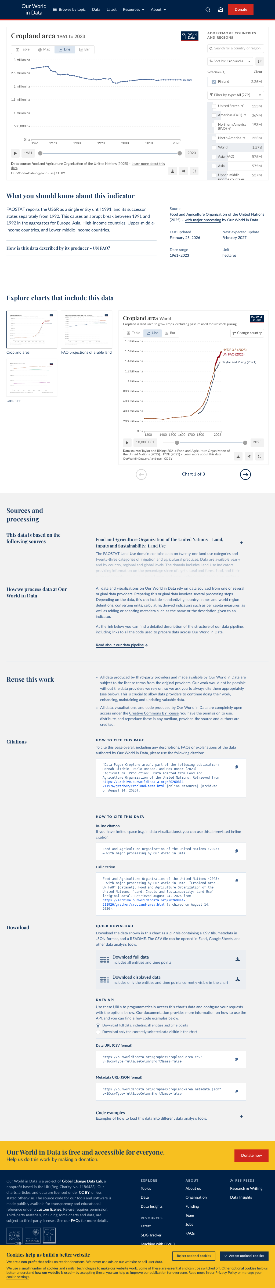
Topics (146, 1189)
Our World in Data (33, 10)
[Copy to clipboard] (231, 767)
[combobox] (208, 10)
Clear (258, 72)
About (156, 10)
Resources (131, 10)
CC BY (60, 173)
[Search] (208, 10)
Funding (192, 1207)
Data (96, 10)
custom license (49, 1209)
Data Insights (151, 1207)
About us (193, 1189)
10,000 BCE (145, 442)
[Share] (183, 171)
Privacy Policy (226, 1273)
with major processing (203, 220)
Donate (241, 10)
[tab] (23, 49)
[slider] (40, 153)
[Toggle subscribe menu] (220, 9)
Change (249, 333)
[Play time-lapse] (15, 153)
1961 (28, 153)
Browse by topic (72, 10)
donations (77, 1262)
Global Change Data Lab (82, 1181)
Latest (112, 10)
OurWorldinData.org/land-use (32, 173)
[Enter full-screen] (194, 171)
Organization (196, 1197)
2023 (191, 153)
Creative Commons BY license (154, 713)
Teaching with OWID (158, 1244)
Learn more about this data (202, 454)
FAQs (75, 1221)
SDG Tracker (151, 1235)
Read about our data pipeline (120, 645)
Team (190, 1215)
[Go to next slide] (245, 474)
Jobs (189, 1225)
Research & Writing (246, 1189)
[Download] (172, 171)
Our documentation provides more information (175, 1013)
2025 (257, 442)
